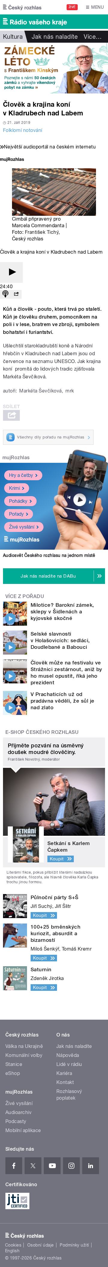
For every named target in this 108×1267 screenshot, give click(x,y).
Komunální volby (23, 1055)
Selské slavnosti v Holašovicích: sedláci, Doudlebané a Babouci (60, 640)
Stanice (13, 1064)
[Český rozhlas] (22, 7)
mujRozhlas (16, 457)
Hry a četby (21, 475)
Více (93, 36)
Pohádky (18, 501)
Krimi (14, 488)
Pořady (16, 514)
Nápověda (67, 1055)
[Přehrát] (11, 272)
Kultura (13, 36)
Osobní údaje (40, 1245)
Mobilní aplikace (23, 1130)
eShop (12, 1073)
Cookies (13, 1245)
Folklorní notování (22, 130)
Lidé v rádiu (69, 1064)
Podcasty (15, 1121)
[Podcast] (5, 294)
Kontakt (65, 1082)
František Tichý (41, 232)
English (12, 1250)
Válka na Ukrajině (24, 1046)
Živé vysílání (21, 527)
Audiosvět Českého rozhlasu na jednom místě (49, 555)
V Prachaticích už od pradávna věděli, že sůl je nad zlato (62, 700)
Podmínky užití (74, 1245)
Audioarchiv (18, 1112)
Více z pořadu (24, 596)
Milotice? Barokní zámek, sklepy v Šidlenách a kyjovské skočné (62, 611)
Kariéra (64, 1073)
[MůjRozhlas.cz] (12, 160)
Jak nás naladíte (55, 36)
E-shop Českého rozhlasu (42, 732)
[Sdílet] (16, 294)
